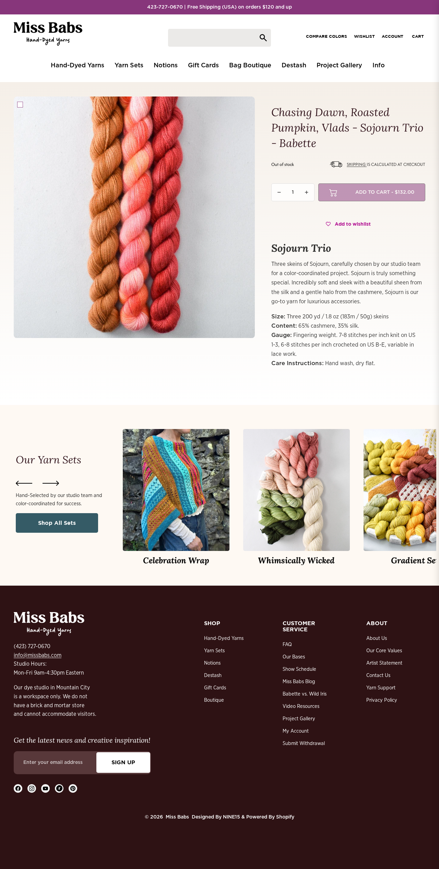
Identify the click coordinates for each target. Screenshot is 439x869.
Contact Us (378, 675)
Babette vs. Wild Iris (305, 694)
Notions (212, 663)
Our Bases (294, 656)
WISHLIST (364, 36)
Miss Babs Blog (299, 681)
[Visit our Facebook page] (18, 788)
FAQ (287, 644)
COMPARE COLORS (326, 36)
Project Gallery (299, 718)
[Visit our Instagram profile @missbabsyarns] (31, 788)
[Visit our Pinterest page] (73, 788)
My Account (296, 731)
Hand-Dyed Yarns (224, 638)
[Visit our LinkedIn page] (59, 788)
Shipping (357, 164)
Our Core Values (384, 650)
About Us (376, 638)
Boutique (214, 700)
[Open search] (219, 38)
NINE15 (231, 817)
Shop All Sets (57, 523)
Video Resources (301, 706)
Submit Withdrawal (304, 743)
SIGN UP (123, 762)
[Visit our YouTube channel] (45, 788)
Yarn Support (380, 687)
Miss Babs (177, 817)
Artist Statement (384, 663)
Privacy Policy (381, 700)
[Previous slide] (24, 483)
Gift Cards (215, 687)
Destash (213, 675)
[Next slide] (51, 483)
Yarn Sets (214, 650)
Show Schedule (299, 669)
